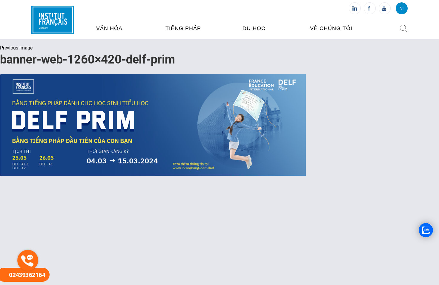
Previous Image (16, 48)
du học (253, 28)
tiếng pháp (183, 28)
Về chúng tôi (331, 28)
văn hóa (109, 28)
